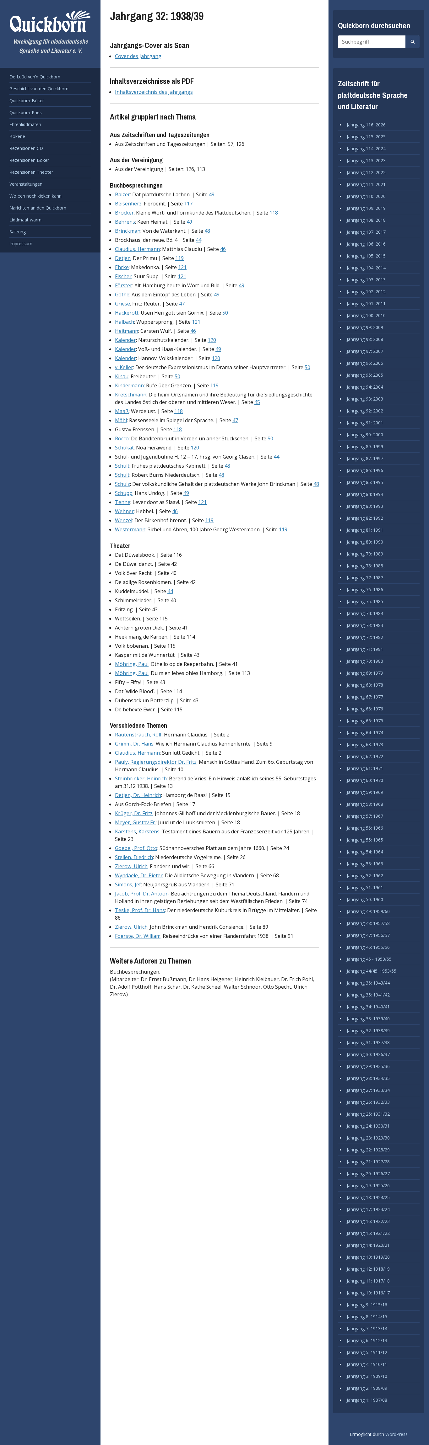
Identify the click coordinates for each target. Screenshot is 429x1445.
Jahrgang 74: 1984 (365, 613)
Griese (122, 303)
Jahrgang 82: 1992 (365, 518)
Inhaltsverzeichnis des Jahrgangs (154, 91)
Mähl (121, 420)
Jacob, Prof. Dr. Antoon (142, 893)
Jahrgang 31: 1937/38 (368, 1042)
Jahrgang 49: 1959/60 (368, 911)
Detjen (123, 258)
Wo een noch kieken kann (35, 196)
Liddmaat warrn (25, 220)
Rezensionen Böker (29, 160)
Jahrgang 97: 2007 (365, 351)
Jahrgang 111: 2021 (366, 184)
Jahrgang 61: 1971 (365, 768)
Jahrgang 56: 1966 (365, 828)
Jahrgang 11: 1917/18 (368, 1281)
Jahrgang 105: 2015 (366, 256)
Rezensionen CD (26, 148)
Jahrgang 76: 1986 (365, 589)
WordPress (396, 1434)
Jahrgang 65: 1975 (365, 721)
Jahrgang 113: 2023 (366, 160)
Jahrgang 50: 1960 (365, 899)
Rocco (122, 438)
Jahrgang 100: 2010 (366, 315)
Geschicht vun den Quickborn (38, 89)
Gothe (122, 294)
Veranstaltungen (25, 184)
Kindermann (129, 385)
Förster (123, 285)
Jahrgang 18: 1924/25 (368, 1197)
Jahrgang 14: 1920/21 (368, 1245)
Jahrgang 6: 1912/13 (367, 1340)
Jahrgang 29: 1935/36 (368, 1066)
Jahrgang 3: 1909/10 (367, 1376)
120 (212, 340)
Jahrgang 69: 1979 (365, 673)
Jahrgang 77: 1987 (365, 578)
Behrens (125, 221)
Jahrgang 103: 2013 (366, 280)
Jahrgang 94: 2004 (365, 387)
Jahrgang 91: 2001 (365, 423)
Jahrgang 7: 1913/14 (367, 1328)
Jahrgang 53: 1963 (365, 864)
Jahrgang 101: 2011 (366, 303)
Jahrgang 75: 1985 (365, 601)
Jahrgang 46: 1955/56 (368, 947)
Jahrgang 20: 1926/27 (368, 1174)
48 (207, 230)
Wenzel (123, 520)
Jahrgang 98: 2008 (365, 339)
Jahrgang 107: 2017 (366, 232)
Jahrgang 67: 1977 (365, 697)
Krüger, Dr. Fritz (134, 813)
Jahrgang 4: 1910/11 (367, 1364)
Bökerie (17, 136)
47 (182, 303)
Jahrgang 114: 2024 (366, 148)
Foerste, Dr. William (137, 935)
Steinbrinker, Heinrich (141, 778)
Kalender (125, 340)
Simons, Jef (128, 884)
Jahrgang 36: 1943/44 (368, 983)
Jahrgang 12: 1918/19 (368, 1269)
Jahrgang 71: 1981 (365, 649)
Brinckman (127, 230)
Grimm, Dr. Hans (134, 743)
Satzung (17, 232)
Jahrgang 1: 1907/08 (367, 1400)
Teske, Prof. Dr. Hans (140, 910)
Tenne (122, 502)
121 (182, 267)
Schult (122, 465)
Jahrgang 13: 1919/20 (368, 1257)
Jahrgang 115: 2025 (366, 137)
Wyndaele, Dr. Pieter (139, 875)
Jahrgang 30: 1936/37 (368, 1054)
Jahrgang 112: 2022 (366, 172)
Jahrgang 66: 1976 (365, 709)
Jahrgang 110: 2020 (366, 196)
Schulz (122, 484)
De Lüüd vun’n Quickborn (34, 77)
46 (223, 249)
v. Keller (124, 367)
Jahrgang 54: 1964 (365, 852)
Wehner (124, 511)
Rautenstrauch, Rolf (138, 734)
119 (179, 258)
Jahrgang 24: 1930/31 (368, 1126)
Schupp (124, 493)
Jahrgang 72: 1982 (365, 637)
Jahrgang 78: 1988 (365, 566)
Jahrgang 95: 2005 (365, 375)
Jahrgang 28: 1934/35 (368, 1078)
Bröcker (124, 212)
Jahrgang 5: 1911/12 (367, 1352)
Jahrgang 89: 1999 (365, 446)
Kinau (121, 376)
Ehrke (122, 267)
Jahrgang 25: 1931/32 (368, 1114)
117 (188, 203)
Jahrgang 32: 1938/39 (368, 1030)
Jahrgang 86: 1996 (365, 470)
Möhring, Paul (132, 664)
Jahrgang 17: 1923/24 (368, 1209)
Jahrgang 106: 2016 (366, 244)
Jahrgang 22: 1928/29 (368, 1150)
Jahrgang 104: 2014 (366, 268)
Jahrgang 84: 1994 (365, 494)
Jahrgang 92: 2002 (365, 411)
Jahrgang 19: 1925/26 (368, 1185)
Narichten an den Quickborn (37, 208)
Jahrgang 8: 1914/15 (367, 1317)
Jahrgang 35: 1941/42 (368, 995)
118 (273, 212)
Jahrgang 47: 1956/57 (368, 935)
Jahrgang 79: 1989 (365, 554)
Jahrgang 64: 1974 (365, 733)
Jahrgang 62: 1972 (365, 756)
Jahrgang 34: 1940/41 (368, 1007)
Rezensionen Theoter (31, 172)
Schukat (124, 447)
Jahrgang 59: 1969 (365, 792)
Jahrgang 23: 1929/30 (368, 1138)
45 (257, 402)
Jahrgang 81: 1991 (365, 530)
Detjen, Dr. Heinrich (138, 795)
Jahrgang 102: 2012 (366, 292)
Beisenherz (128, 203)
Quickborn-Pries (25, 112)
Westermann (130, 529)
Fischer (123, 276)
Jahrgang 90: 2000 (365, 435)
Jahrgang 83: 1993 (365, 506)
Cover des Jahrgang (138, 56)
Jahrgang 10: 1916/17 (368, 1293)
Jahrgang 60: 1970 (365, 780)
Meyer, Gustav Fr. (135, 822)
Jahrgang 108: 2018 (366, 220)
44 (198, 239)
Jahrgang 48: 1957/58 (368, 923)
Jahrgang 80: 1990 (365, 542)
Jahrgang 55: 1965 (365, 840)
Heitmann (126, 330)
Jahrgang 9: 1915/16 (367, 1305)
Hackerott (126, 312)
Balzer (122, 194)
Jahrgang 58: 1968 (365, 804)
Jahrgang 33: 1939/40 (368, 1019)
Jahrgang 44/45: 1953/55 (371, 971)
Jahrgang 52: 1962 (365, 876)
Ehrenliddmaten (25, 124)
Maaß (122, 411)
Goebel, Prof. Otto (136, 848)
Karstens (125, 831)
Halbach (124, 321)
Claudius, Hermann (137, 249)
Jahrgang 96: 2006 (365, 363)
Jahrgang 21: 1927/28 (368, 1162)
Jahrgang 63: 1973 (365, 744)
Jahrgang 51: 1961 (365, 887)
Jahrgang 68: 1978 (365, 685)
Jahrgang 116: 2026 (366, 125)
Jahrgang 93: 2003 (365, 399)
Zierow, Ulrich (131, 866)
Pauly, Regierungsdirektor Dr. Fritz (156, 761)
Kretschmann (130, 394)
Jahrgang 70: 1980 (365, 661)
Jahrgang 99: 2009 (365, 327)
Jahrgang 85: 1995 (365, 482)
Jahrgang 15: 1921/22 (368, 1233)
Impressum (20, 244)
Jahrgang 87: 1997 (365, 458)
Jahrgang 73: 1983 (365, 625)
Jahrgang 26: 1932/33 (368, 1102)
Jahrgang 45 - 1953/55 (369, 959)
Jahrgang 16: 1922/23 (368, 1221)
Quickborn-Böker (26, 101)
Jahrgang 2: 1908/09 (367, 1388)
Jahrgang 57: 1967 (365, 816)
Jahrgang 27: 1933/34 (368, 1090)
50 (225, 312)
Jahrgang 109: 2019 (366, 208)
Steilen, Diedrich (134, 857)
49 (212, 194)
